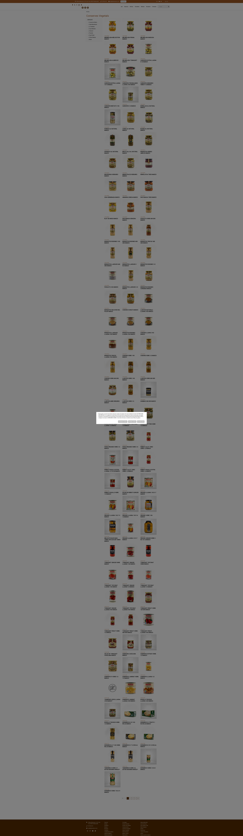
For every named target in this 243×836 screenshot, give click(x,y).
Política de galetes (136, 418)
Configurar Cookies (123, 421)
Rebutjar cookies (132, 421)
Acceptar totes (141, 421)
